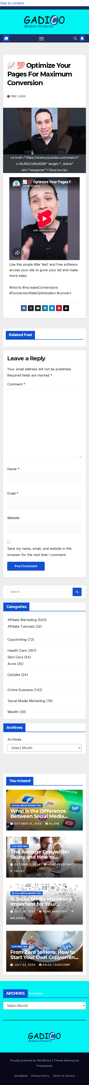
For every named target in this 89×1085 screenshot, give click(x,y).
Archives (14, 739)
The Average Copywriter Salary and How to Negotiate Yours (39, 857)
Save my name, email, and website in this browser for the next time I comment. (39, 551)
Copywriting (16, 639)
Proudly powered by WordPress (31, 1060)
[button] (75, 38)
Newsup (69, 1060)
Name (13, 469)
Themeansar (44, 1065)
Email (12, 493)
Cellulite (13, 675)
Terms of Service (64, 1075)
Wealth (12, 712)
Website (13, 518)
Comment (16, 384)
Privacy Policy (40, 1075)
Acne (11, 664)
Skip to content (12, 3)
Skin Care (15, 657)
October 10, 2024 (28, 823)
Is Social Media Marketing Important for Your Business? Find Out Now (41, 904)
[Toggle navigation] (41, 38)
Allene (54, 823)
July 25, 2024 (25, 911)
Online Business (20, 690)
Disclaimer (21, 1075)
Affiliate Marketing (22, 620)
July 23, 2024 (25, 964)
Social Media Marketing (26, 701)
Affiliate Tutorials (21, 626)
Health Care (17, 650)
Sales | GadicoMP (56, 964)
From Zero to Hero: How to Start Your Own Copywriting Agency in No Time (44, 957)
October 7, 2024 (27, 864)
